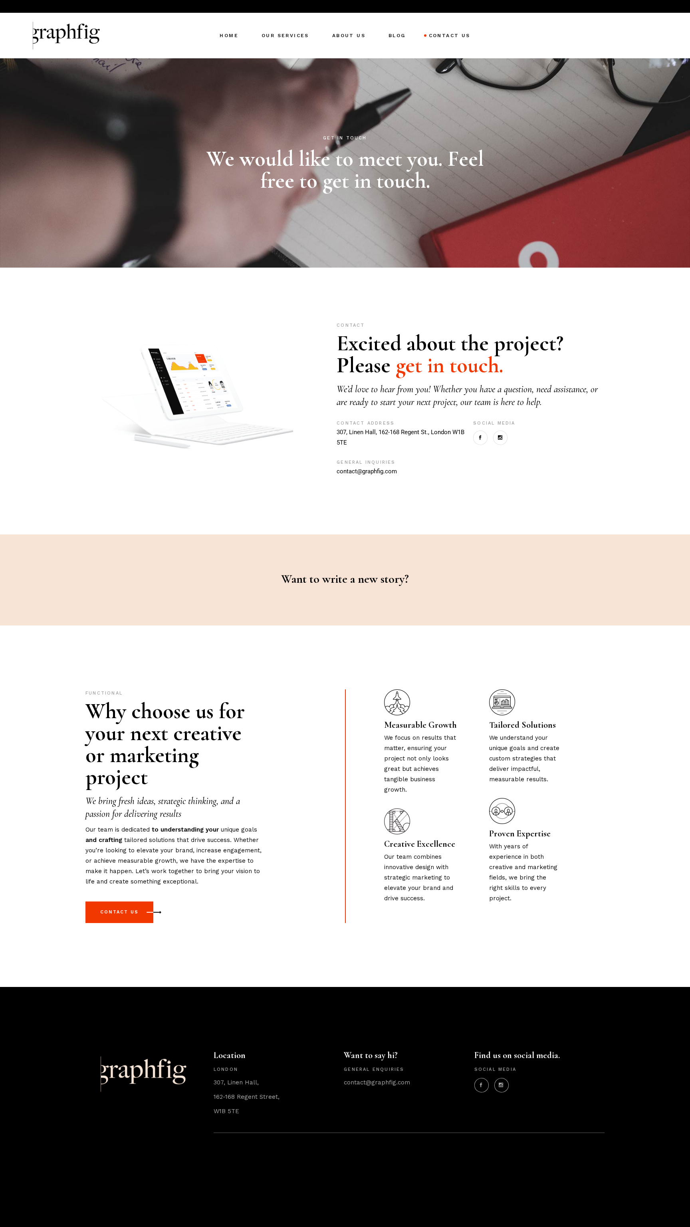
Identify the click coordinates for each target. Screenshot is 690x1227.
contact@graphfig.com (367, 471)
